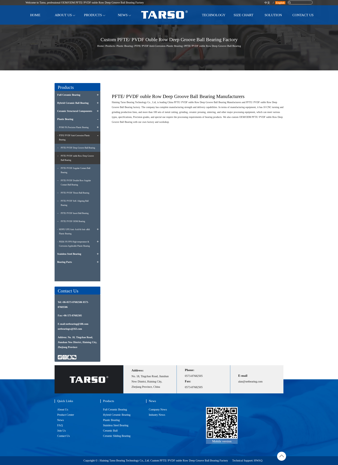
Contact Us (303, 15)
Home (35, 15)
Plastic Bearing (125, 46)
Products (93, 15)
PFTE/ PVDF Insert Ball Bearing (75, 213)
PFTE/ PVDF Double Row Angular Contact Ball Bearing (76, 182)
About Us (64, 15)
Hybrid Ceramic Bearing (116, 414)
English (280, 2)
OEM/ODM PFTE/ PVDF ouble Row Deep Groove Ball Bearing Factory (102, 2)
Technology (213, 15)
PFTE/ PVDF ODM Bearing (73, 221)
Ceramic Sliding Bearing (116, 435)
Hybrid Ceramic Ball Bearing (95, 23)
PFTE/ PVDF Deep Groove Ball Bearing (78, 148)
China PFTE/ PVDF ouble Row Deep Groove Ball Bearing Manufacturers (204, 102)
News (123, 15)
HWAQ (257, 460)
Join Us (297, 23)
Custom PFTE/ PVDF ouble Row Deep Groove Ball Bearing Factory (189, 460)
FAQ (60, 425)
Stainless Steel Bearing (69, 254)
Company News (158, 409)
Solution (273, 15)
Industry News (122, 23)
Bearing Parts (64, 262)
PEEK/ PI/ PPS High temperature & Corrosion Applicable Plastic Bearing (74, 244)
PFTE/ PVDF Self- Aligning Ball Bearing (75, 203)
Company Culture (64, 23)
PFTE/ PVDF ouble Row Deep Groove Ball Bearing (77, 158)
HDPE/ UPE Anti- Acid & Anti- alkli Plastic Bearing (74, 231)
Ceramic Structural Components (94, 22)
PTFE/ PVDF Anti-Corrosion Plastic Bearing (158, 46)
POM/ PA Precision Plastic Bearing (74, 127)
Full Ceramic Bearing (68, 95)
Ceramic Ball (110, 430)
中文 (267, 2)
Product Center (65, 414)
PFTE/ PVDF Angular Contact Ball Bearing (75, 170)
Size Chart (243, 15)
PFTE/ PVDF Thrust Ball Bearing (75, 193)
